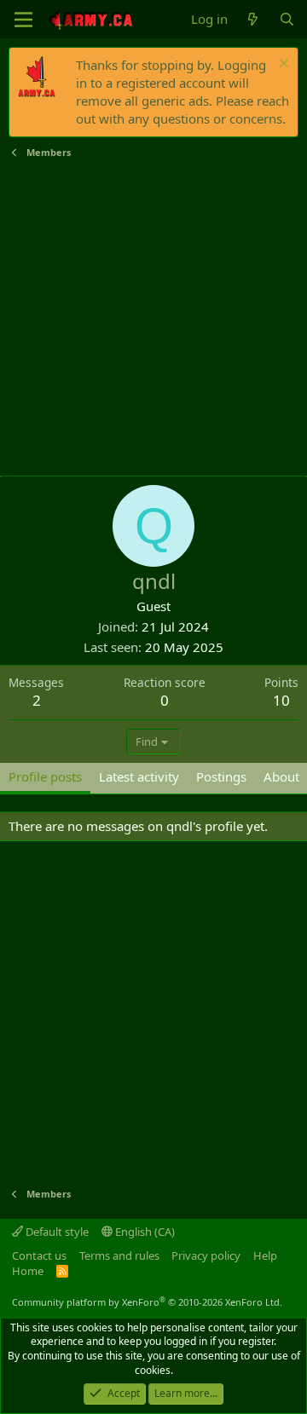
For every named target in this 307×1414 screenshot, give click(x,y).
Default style (56, 1231)
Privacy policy (205, 1255)
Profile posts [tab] (45, 776)
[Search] (287, 19)
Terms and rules (119, 1255)
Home (27, 1270)
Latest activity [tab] (139, 776)
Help (265, 1255)
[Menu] (23, 20)
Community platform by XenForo (147, 1302)
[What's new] (252, 19)
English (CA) (144, 1231)
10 (281, 700)
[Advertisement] (153, 317)
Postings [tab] (221, 776)
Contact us (39, 1255)
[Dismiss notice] (282, 65)
